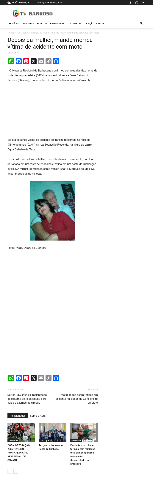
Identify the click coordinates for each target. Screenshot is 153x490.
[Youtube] (143, 2)
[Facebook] (130, 2)
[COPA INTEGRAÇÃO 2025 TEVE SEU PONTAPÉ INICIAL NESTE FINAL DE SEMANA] (21, 432)
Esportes (28, 23)
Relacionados (18, 415)
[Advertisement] (53, 111)
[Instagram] (136, 2)
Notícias (14, 23)
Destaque (23, 32)
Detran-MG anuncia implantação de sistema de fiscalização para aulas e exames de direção (27, 398)
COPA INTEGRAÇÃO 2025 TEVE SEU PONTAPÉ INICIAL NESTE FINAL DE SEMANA (18, 453)
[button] (141, 23)
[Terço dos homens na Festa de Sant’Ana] (52, 432)
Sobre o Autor (38, 415)
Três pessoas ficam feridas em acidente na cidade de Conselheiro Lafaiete (77, 398)
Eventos (42, 23)
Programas (57, 23)
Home (10, 32)
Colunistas (74, 23)
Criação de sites (94, 23)
